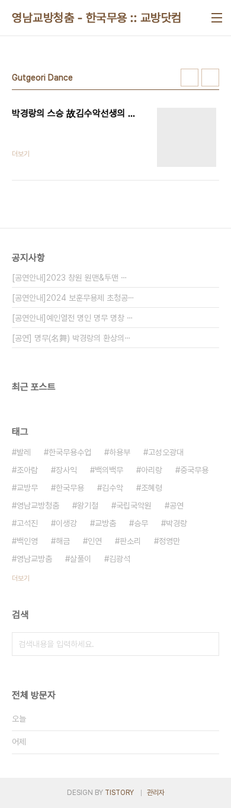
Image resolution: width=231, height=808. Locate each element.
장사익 (66, 470)
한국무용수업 (70, 452)
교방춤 (105, 523)
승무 (141, 523)
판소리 (130, 541)
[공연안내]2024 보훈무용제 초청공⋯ (73, 297)
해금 (63, 541)
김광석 (119, 559)
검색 (207, 644)
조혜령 (151, 487)
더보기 (21, 578)
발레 (24, 452)
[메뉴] (217, 18)
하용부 (119, 452)
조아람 (27, 470)
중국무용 (194, 470)
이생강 (66, 523)
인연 (95, 541)
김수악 (112, 487)
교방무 (27, 487)
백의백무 (109, 470)
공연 (176, 505)
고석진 (27, 523)
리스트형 (210, 77)
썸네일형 (189, 77)
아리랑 (151, 470)
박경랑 (176, 523)
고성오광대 (166, 452)
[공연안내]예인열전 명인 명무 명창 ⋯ (72, 318)
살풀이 (80, 559)
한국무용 (70, 487)
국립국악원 (134, 505)
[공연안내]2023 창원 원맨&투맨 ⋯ (69, 277)
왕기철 (87, 505)
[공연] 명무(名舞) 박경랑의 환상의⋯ (71, 338)
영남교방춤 (34, 559)
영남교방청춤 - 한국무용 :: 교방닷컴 (97, 18)
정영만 (169, 541)
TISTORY (119, 792)
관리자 (156, 792)
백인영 (27, 541)
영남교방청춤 (38, 505)
